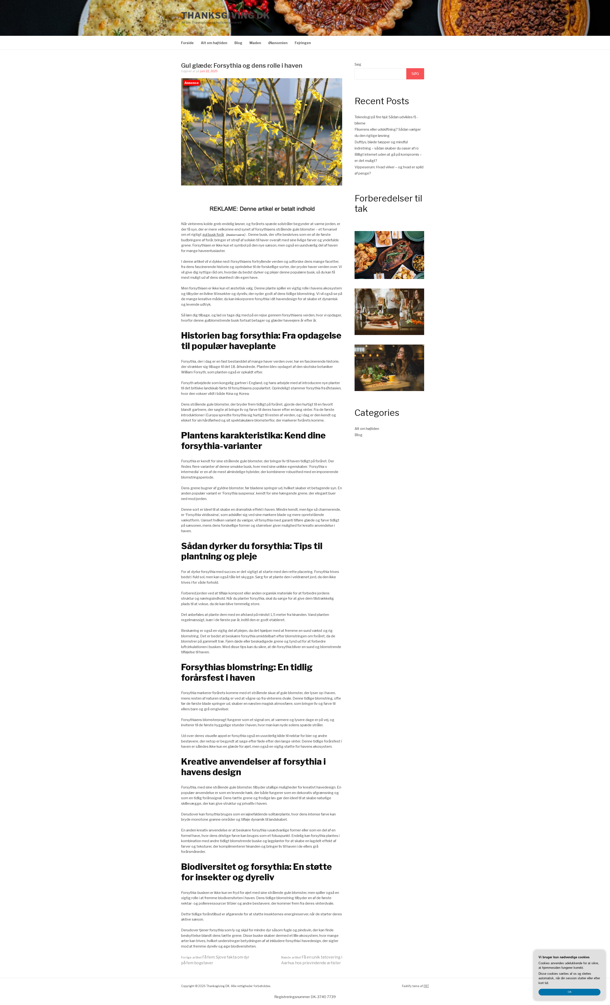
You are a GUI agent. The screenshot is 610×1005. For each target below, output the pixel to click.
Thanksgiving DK (225, 15)
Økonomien (278, 43)
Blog (238, 43)
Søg (358, 64)
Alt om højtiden (214, 43)
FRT (426, 986)
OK (569, 992)
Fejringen (303, 43)
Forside (187, 43)
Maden (255, 43)
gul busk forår (213, 234)
